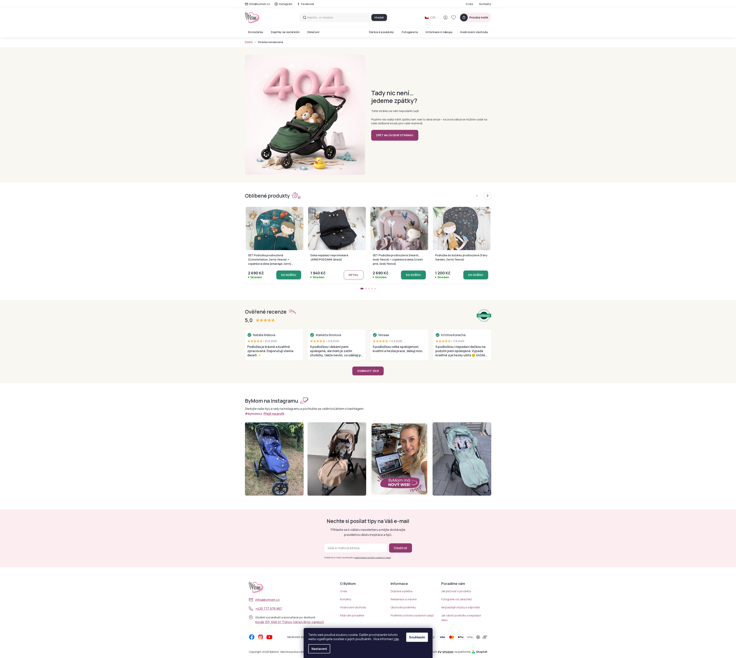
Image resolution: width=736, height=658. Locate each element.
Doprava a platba (401, 591)
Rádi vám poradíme (352, 615)
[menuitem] (255, 32)
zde (396, 639)
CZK (433, 17)
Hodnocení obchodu (353, 607)
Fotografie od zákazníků (456, 599)
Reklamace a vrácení (404, 599)
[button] (361, 288)
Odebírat (400, 548)
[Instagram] (260, 637)
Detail (354, 275)
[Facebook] (252, 637)
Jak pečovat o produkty (456, 591)
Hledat (379, 17)
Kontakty (485, 4)
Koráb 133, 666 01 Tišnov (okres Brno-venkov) (289, 622)
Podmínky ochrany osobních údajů (412, 615)
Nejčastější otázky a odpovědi (460, 607)
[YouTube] (269, 637)
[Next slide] (487, 196)
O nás (469, 4)
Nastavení (319, 649)
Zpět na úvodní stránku (395, 135)
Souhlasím (417, 637)
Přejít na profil (274, 414)
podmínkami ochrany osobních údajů (373, 557)
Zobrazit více (368, 371)
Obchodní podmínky (403, 607)
